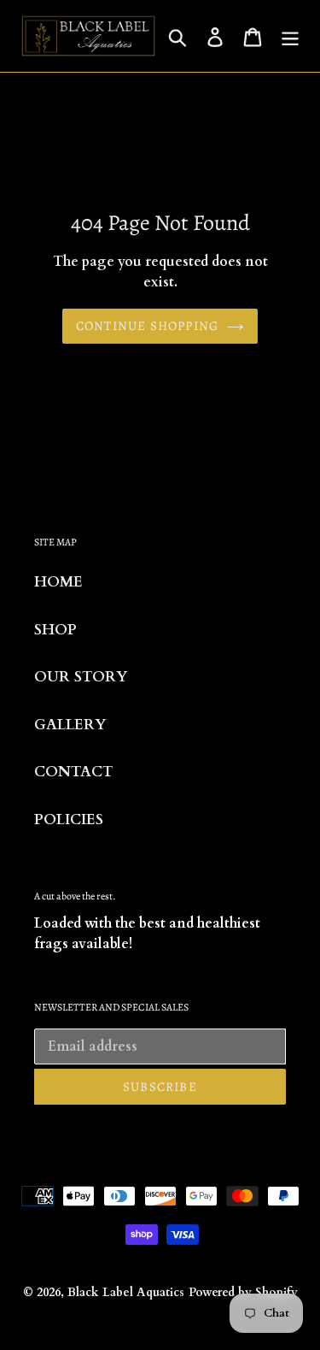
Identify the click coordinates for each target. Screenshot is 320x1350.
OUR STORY (80, 677)
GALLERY (70, 724)
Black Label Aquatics (125, 1292)
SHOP (55, 630)
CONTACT (73, 771)
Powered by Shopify (243, 1292)
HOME (58, 582)
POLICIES (68, 819)
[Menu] (290, 36)
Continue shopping (147, 325)
